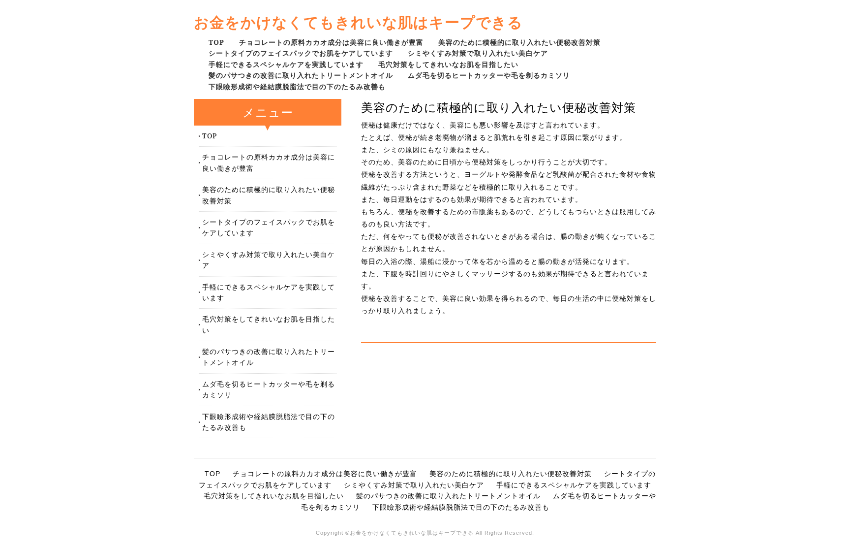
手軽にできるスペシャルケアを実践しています (286, 64)
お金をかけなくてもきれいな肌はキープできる (358, 22)
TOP (216, 42)
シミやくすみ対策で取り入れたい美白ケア (478, 53)
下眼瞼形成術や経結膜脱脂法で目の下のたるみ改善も (297, 86)
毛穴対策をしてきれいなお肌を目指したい (448, 64)
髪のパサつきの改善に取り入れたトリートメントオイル (301, 75)
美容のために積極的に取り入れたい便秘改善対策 (519, 42)
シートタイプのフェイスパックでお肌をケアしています (301, 53)
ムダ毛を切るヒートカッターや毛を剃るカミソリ (489, 75)
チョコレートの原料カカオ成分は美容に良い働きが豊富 (331, 42)
